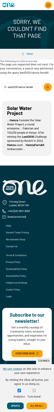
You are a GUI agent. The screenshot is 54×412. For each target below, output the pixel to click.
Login (9, 296)
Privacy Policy (13, 261)
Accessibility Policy (16, 275)
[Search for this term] (48, 87)
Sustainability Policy (16, 268)
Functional (34, 396)
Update (15, 405)
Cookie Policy (13, 289)
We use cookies (12, 368)
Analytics (19, 396)
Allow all (36, 405)
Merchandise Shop (15, 239)
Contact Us (11, 246)
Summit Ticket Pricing (17, 232)
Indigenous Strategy (16, 282)
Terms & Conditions (16, 255)
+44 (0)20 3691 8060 (19, 211)
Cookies (44, 360)
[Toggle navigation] (48, 5)
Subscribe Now (24, 353)
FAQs (8, 225)
